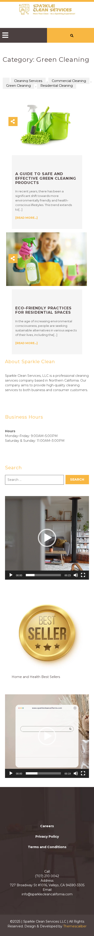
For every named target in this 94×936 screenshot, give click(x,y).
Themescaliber (74, 926)
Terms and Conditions (47, 847)
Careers (47, 826)
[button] (22, 35)
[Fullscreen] (83, 575)
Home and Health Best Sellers (36, 677)
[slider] (43, 575)
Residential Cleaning (56, 86)
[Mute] (75, 575)
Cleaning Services (28, 81)
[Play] (11, 575)
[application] (47, 538)
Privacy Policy (47, 836)
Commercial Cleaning (69, 81)
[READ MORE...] (26, 217)
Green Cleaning (18, 86)
